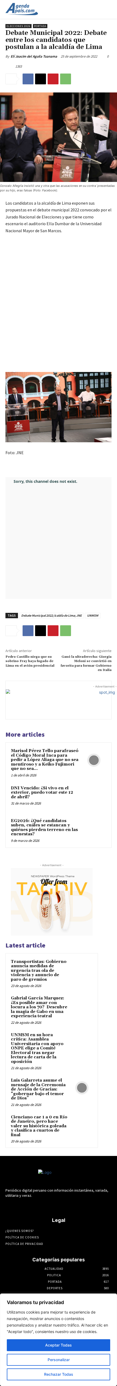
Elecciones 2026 (18, 26)
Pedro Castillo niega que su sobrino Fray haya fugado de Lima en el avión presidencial (29, 661)
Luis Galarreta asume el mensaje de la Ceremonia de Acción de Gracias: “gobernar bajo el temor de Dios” (38, 1089)
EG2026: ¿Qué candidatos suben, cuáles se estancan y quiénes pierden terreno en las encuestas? (44, 827)
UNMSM (92, 615)
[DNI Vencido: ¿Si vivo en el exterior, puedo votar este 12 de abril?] (93, 797)
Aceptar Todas (58, 1345)
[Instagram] (44, 1205)
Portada (40, 26)
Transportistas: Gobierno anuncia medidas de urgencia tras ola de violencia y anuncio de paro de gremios (38, 970)
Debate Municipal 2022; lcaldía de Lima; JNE (51, 615)
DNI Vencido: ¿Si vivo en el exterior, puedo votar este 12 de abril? (42, 793)
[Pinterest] (53, 79)
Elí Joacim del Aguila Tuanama (34, 56)
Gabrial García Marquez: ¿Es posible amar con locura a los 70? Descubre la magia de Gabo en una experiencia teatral (39, 1007)
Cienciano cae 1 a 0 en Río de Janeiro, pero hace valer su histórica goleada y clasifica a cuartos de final (39, 1126)
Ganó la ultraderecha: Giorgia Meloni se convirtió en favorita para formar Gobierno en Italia (86, 663)
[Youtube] (82, 1205)
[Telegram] (53, 1205)
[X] (40, 79)
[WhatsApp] (65, 79)
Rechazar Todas (58, 1374)
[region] (58, 1340)
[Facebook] (28, 79)
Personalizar (59, 1359)
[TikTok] (63, 1205)
